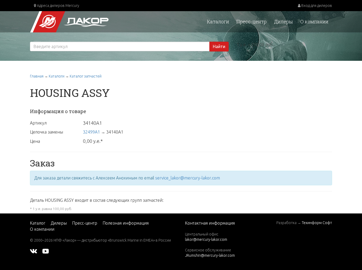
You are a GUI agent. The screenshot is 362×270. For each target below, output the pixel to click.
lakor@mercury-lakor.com (206, 239)
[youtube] (45, 251)
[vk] (33, 251)
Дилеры (283, 21)
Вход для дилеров (316, 5)
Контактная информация (210, 223)
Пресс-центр (251, 21)
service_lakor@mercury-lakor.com (187, 177)
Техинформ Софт (317, 223)
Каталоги (218, 21)
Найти (219, 46)
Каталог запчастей (85, 76)
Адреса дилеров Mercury (57, 5)
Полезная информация (126, 223)
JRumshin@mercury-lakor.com (210, 255)
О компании (314, 21)
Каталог (37, 223)
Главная (36, 76)
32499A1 (91, 132)
